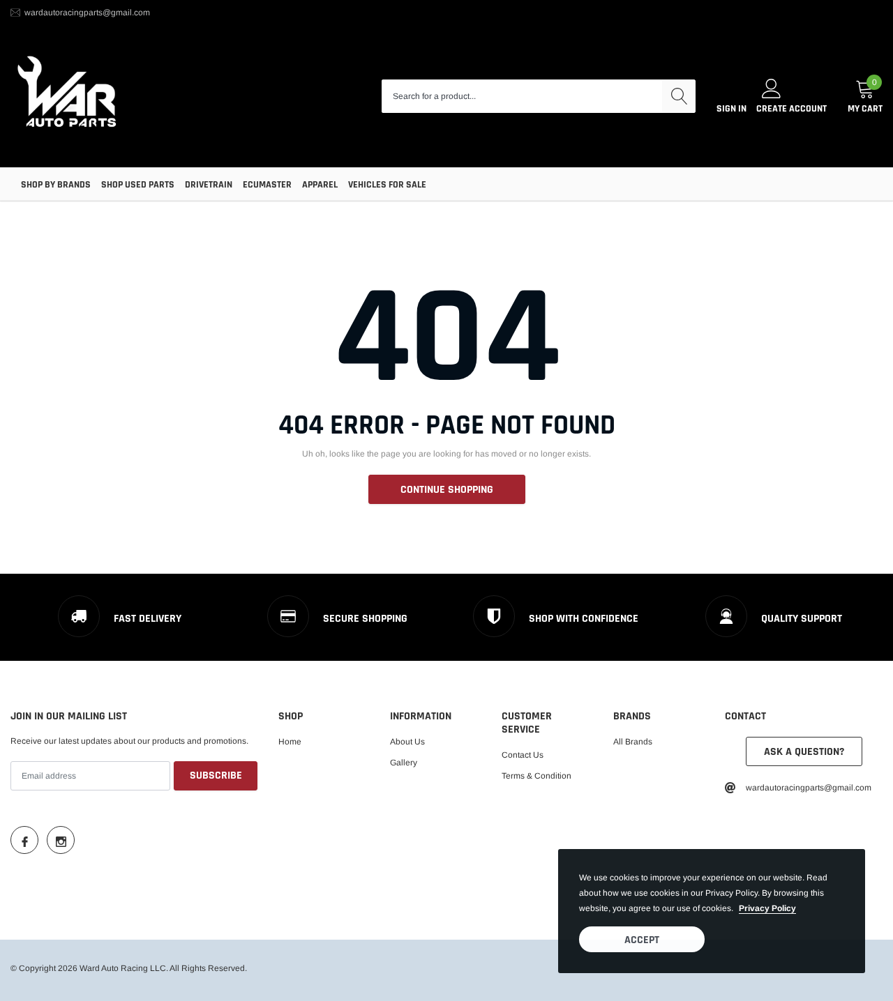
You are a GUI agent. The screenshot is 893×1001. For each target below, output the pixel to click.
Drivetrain (208, 184)
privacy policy (767, 908)
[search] (679, 96)
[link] (24, 840)
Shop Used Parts (137, 184)
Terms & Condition (536, 776)
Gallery (403, 762)
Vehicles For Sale (387, 184)
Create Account (791, 109)
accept (641, 940)
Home (289, 742)
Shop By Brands (56, 184)
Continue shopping (446, 489)
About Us (407, 742)
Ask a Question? (804, 751)
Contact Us (522, 755)
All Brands (632, 742)
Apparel (320, 184)
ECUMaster (267, 184)
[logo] (68, 96)
